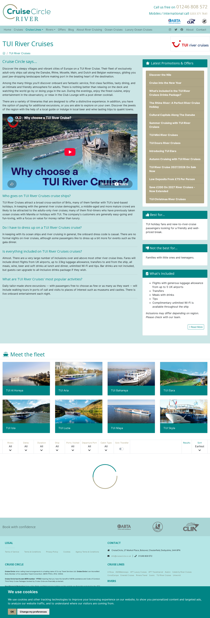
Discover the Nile (160, 74)
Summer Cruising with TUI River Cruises (169, 124)
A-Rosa (110, 572)
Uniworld (177, 575)
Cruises (18, 29)
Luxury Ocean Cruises (138, 29)
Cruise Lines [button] (33, 29)
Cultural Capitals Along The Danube (172, 115)
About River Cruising (89, 29)
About (190, 29)
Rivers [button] (49, 29)
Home (7, 29)
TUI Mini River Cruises (163, 135)
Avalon (167, 572)
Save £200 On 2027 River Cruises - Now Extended (172, 189)
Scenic (152, 575)
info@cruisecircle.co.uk (121, 556)
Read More (196, 327)
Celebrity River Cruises (182, 572)
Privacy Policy (52, 552)
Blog (71, 29)
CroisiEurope (113, 575)
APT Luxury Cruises (138, 572)
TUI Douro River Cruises (164, 143)
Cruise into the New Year (165, 82)
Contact (201, 29)
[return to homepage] (26, 12)
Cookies (66, 552)
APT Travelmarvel (155, 572)
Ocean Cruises (114, 29)
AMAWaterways (122, 572)
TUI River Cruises (19, 53)
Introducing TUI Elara (162, 151)
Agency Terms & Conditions (87, 552)
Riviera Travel (141, 575)
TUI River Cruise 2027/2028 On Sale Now (172, 169)
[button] (10, 447)
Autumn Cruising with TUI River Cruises (174, 159)
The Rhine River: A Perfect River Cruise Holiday (174, 104)
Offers (62, 29)
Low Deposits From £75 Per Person (172, 179)
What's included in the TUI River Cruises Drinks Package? (169, 92)
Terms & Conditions (32, 552)
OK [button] (12, 611)
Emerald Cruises (127, 575)
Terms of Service (12, 552)
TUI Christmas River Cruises (167, 199)
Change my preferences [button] (33, 611)
